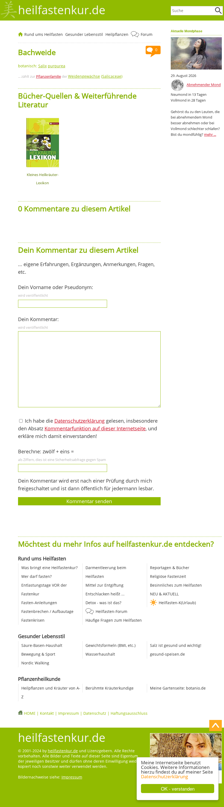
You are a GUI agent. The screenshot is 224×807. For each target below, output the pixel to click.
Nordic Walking (35, 662)
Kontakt (47, 713)
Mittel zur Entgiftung (104, 585)
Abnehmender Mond (204, 84)
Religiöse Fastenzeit (168, 576)
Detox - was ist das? (103, 602)
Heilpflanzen (116, 34)
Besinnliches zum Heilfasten (176, 585)
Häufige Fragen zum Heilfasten (114, 620)
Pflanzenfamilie (48, 76)
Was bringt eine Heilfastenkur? (49, 567)
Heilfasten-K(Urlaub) (177, 602)
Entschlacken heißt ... (105, 593)
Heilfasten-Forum (111, 611)
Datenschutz (94, 713)
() (95, 76)
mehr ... (210, 134)
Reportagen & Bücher (169, 567)
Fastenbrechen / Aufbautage (47, 611)
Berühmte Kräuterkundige (110, 688)
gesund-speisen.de (167, 654)
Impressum (68, 713)
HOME (30, 713)
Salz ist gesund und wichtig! (175, 645)
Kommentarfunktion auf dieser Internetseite (95, 428)
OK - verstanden (177, 788)
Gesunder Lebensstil (84, 34)
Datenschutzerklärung (164, 776)
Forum (146, 34)
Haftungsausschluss (129, 713)
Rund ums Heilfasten (43, 34)
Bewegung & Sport (38, 654)
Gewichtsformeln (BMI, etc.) (110, 645)
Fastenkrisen (33, 620)
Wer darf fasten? (36, 576)
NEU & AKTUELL (164, 593)
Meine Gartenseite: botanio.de (178, 688)
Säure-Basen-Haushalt (41, 645)
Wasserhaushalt (100, 654)
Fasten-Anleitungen (39, 602)
